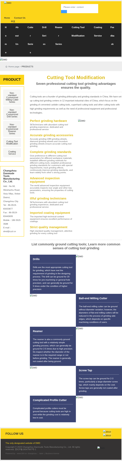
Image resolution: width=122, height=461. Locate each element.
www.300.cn (22, 453)
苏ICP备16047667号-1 (25, 449)
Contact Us (19, 18)
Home (7, 18)
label (41, 453)
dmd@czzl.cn (9, 231)
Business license (52, 453)
